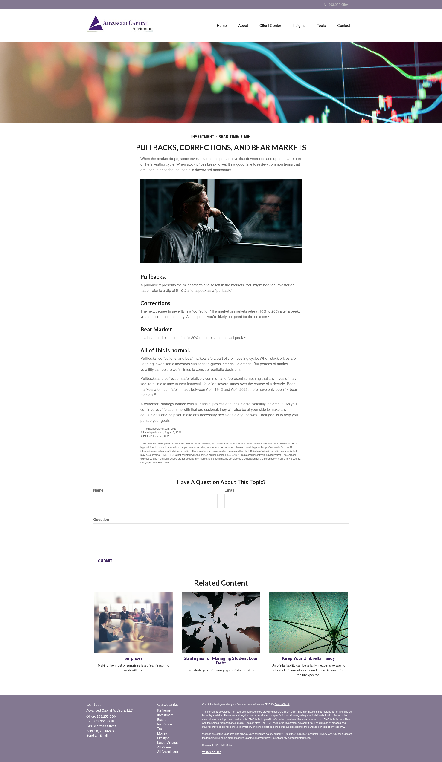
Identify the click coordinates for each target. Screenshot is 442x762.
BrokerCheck (282, 704)
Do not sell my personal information (291, 737)
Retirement (165, 710)
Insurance (164, 724)
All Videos (164, 747)
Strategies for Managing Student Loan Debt (221, 661)
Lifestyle (163, 738)
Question (101, 519)
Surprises (134, 658)
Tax (160, 728)
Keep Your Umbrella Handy (308, 658)
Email (229, 490)
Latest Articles (167, 742)
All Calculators (167, 751)
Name (98, 490)
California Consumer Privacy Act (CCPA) (318, 734)
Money (162, 733)
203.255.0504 (339, 4)
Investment (165, 715)
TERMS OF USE (211, 752)
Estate (161, 719)
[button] (243, 25)
